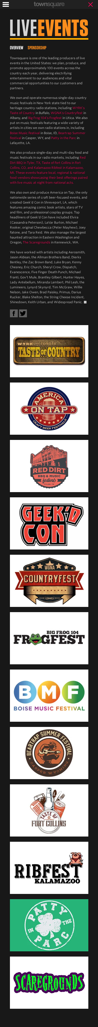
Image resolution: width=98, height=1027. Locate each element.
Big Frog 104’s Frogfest (45, 118)
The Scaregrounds (36, 242)
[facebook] (14, 313)
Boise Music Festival (25, 133)
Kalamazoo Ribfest (48, 168)
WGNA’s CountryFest (67, 113)
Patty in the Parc (63, 138)
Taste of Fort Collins (56, 163)
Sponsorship (37, 47)
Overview (16, 47)
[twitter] (23, 313)
